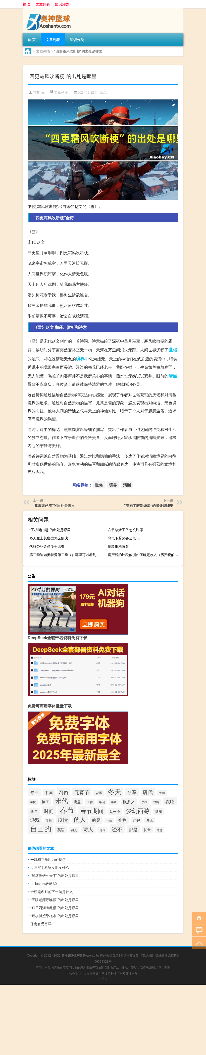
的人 (80, 819)
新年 (34, 811)
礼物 (122, 820)
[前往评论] (197, 930)
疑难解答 (161, 955)
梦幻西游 (137, 810)
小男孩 (103, 978)
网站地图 (147, 955)
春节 (67, 809)
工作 (90, 802)
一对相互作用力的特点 (48, 859)
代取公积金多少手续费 (47, 546)
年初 (102, 802)
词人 (74, 830)
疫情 (63, 819)
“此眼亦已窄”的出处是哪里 (54, 505)
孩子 (45, 801)
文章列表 (43, 4)
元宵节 (81, 792)
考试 (149, 820)
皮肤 (109, 820)
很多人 (129, 801)
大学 (162, 793)
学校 (33, 802)
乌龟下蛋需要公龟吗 (123, 537)
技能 (156, 802)
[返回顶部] (197, 942)
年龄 (114, 802)
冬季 (132, 792)
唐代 (148, 792)
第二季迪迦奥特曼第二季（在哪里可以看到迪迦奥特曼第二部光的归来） (66, 554)
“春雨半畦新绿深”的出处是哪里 (148, 505)
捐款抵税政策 (118, 546)
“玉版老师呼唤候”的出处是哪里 (54, 899)
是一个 (115, 811)
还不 (117, 829)
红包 (136, 820)
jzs (42, 92)
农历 (98, 793)
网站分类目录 (109, 955)
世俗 (172, 349)
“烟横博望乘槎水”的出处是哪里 (54, 915)
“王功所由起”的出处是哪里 (50, 529)
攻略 (170, 801)
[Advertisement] (103, 1020)
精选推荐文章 (130, 955)
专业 (34, 792)
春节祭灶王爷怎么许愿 (125, 529)
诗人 (88, 829)
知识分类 (62, 4)
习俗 (63, 792)
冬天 (114, 791)
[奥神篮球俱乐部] (49, 9)
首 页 (27, 4)
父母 (49, 820)
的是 (96, 820)
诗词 (102, 830)
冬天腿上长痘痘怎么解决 (48, 537)
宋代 (61, 800)
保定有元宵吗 (41, 923)
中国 (49, 792)
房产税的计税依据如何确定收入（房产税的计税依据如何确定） (145, 554)
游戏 (35, 819)
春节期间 (92, 810)
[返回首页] (197, 917)
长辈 (147, 829)
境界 (80, 358)
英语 (61, 829)
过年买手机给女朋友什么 (49, 867)
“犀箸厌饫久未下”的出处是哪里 (54, 875)
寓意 (77, 801)
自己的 (40, 828)
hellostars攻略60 (43, 883)
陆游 (159, 830)
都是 (133, 829)
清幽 (172, 375)
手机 (144, 802)
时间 (49, 810)
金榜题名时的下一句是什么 (51, 891)
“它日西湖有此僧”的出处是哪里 (54, 907)
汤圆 (158, 811)
